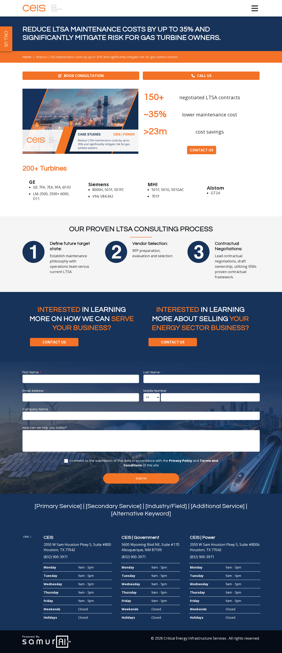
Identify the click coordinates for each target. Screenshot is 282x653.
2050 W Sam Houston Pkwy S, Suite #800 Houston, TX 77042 (77, 543)
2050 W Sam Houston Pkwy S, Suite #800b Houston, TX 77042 (225, 543)
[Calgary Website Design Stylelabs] (46, 641)
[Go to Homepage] (42, 8)
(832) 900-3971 (56, 556)
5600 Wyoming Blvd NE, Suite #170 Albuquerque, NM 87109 (150, 543)
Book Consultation (84, 75)
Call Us (204, 75)
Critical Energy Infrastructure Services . (196, 638)
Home (26, 57)
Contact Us (201, 150)
